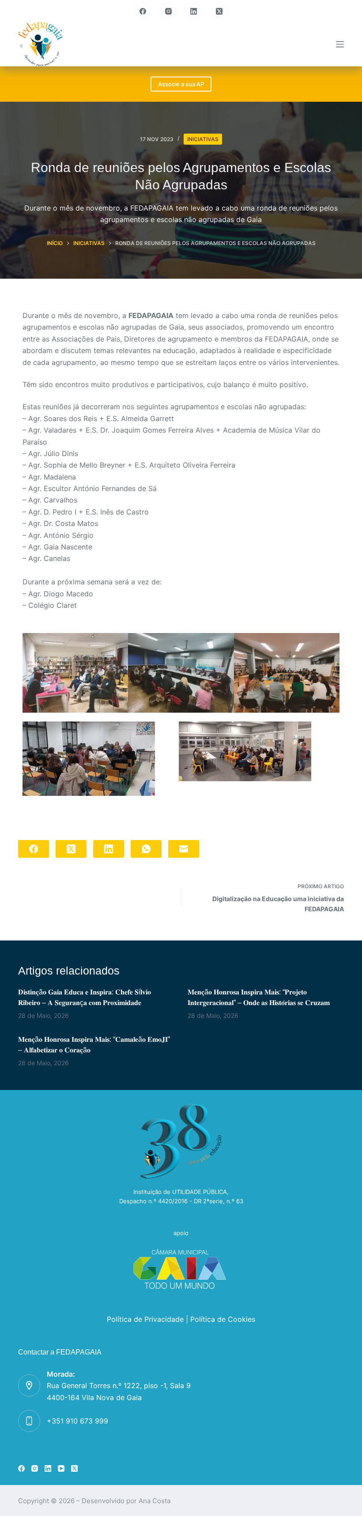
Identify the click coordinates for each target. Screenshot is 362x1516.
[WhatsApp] (146, 849)
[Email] (183, 849)
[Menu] (340, 44)
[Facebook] (143, 11)
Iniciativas (203, 139)
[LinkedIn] (193, 11)
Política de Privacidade (145, 1319)
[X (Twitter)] (219, 11)
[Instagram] (168, 11)
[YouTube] (61, 1468)
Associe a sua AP (181, 84)
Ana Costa (154, 1501)
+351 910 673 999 (77, 1420)
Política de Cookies (222, 1319)
